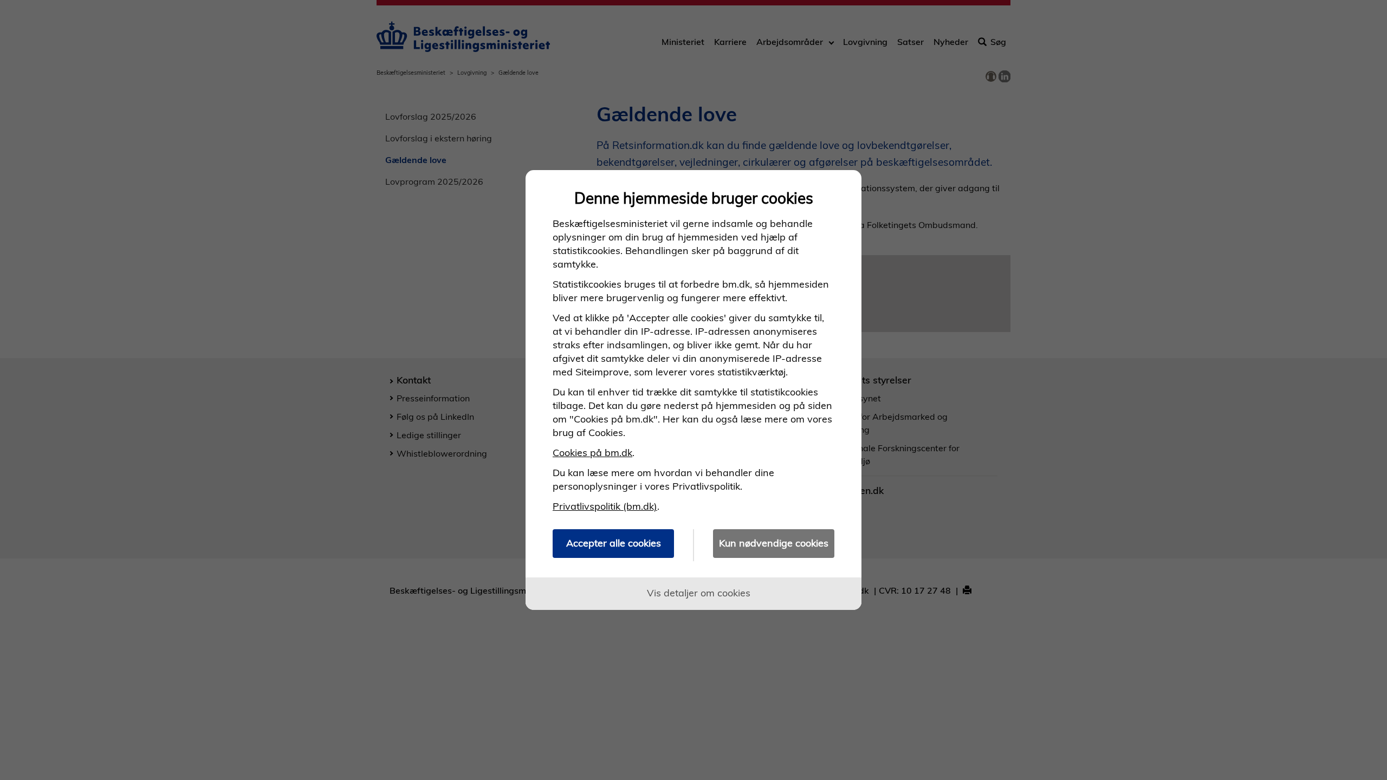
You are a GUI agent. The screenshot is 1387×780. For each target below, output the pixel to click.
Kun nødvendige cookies (773, 543)
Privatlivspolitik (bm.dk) (605, 506)
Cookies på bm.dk (592, 452)
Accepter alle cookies (613, 543)
